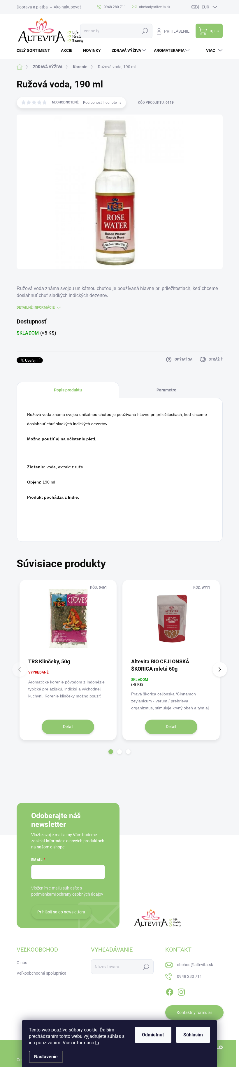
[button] (110, 751)
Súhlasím (193, 1035)
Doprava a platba (32, 7)
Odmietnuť (153, 1035)
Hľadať (145, 31)
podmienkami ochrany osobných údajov (67, 894)
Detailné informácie (36, 307)
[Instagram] (181, 991)
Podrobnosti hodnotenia (102, 103)
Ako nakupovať (67, 7)
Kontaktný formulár (194, 1012)
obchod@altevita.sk (195, 964)
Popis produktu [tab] (68, 390)
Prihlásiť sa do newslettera (61, 912)
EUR (205, 7)
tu (97, 1042)
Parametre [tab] (166, 390)
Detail (68, 726)
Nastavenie (46, 1056)
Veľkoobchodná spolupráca (41, 973)
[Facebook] (169, 991)
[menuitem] (36, 50)
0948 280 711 (189, 976)
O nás (22, 962)
